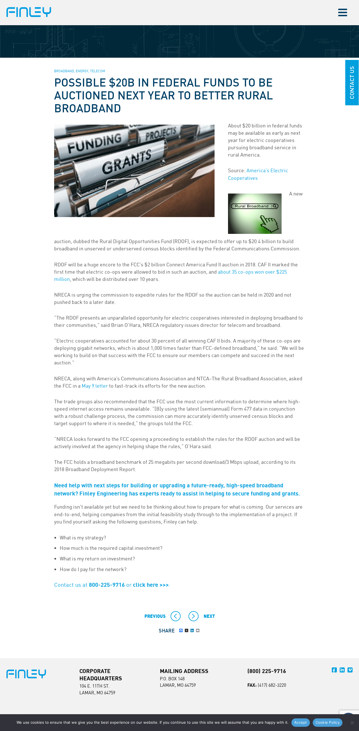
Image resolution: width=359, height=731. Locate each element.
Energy (82, 71)
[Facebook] (181, 630)
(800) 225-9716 (266, 670)
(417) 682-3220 (272, 685)
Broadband (64, 71)
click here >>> (151, 584)
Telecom (97, 71)
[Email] (198, 630)
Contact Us (351, 82)
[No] (352, 722)
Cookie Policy (328, 722)
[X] (186, 630)
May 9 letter (95, 386)
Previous (154, 616)
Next (209, 616)
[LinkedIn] (192, 630)
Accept (300, 722)
